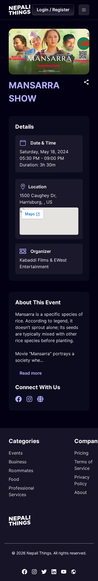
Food (14, 479)
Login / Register (53, 9)
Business (17, 461)
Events (16, 453)
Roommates (21, 470)
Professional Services (21, 491)
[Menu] (83, 9)
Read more (31, 373)
